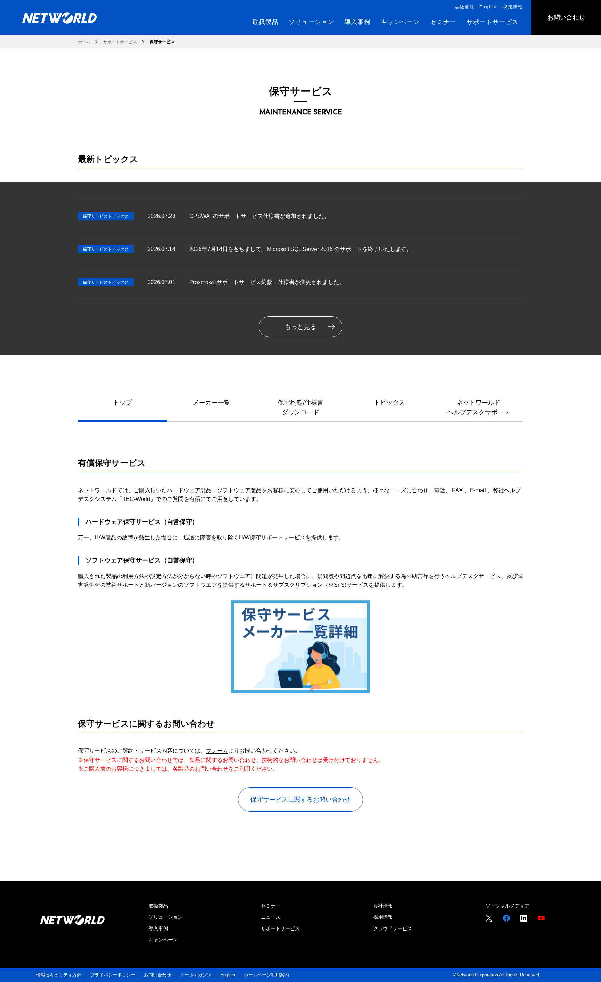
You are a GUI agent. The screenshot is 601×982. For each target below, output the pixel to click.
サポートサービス (280, 928)
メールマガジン (195, 975)
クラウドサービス (392, 928)
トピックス (389, 402)
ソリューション (166, 917)
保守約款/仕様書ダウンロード (300, 407)
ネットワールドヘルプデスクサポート (478, 407)
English (227, 975)
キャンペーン (163, 939)
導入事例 (158, 928)
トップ (122, 402)
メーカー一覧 (211, 402)
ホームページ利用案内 (266, 975)
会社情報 (383, 906)
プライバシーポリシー (112, 975)
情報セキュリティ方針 (58, 975)
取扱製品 (158, 906)
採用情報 (383, 917)
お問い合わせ (157, 975)
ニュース (270, 917)
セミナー (270, 906)
